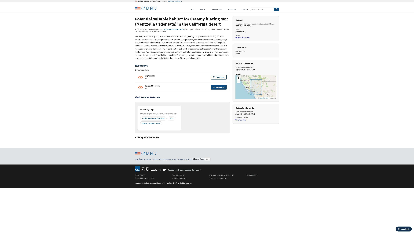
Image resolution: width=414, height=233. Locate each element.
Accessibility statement (144, 178)
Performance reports (217, 178)
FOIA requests (177, 175)
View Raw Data (240, 120)
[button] (238, 78)
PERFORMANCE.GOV (170, 159)
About (137, 159)
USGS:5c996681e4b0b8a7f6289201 (153, 118)
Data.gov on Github (183, 159)
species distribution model (151, 123)
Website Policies (157, 159)
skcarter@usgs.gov (242, 37)
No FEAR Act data (178, 178)
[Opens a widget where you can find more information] (404, 229)
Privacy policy (251, 175)
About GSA (139, 175)
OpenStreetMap (264, 98)
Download (220, 87)
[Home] (146, 8)
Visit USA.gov (183, 183)
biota (171, 118)
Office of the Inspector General (220, 175)
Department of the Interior (174, 29)
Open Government (145, 159)
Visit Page (220, 77)
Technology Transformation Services (183, 170)
